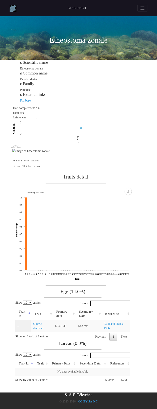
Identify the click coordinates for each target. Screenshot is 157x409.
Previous (100, 336)
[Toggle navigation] (142, 8)
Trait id (22, 313)
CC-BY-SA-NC (88, 401)
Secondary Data (86, 313)
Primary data (61, 313)
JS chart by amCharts (35, 192)
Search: (84, 303)
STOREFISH (77, 8)
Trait (38, 313)
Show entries (28, 302)
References (112, 313)
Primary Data (61, 363)
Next (124, 336)
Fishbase (25, 100)
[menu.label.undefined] (128, 191)
